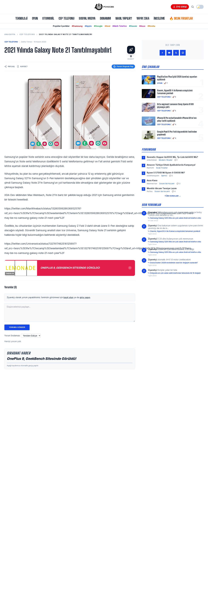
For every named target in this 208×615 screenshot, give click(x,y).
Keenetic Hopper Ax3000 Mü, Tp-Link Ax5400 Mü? (172, 157)
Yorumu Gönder (17, 327)
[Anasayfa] (104, 6)
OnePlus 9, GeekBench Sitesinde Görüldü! (41, 359)
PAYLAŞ (11, 66)
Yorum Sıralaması (12, 335)
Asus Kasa (152, 180)
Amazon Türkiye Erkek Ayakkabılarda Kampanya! (171, 165)
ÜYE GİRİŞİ (181, 7)
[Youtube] (169, 53)
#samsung (77, 26)
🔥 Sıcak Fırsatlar (181, 18)
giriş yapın (85, 297)
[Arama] (192, 6)
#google (98, 26)
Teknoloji (21, 18)
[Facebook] (162, 53)
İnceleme (159, 18)
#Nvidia (151, 26)
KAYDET (24, 66)
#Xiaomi (133, 26)
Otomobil (48, 18)
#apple (88, 26)
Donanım (105, 18)
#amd (107, 26)
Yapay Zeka (143, 18)
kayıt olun (68, 297)
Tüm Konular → (173, 196)
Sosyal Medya (87, 18)
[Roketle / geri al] (131, 50)
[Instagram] (183, 53)
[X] (176, 53)
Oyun (35, 18)
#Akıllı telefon (119, 26)
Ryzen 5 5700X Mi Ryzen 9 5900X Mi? (166, 172)
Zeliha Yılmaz (26, 42)
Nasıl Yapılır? (123, 18)
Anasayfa (9, 34)
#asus (142, 26)
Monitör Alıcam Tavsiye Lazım (162, 188)
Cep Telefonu (66, 18)
